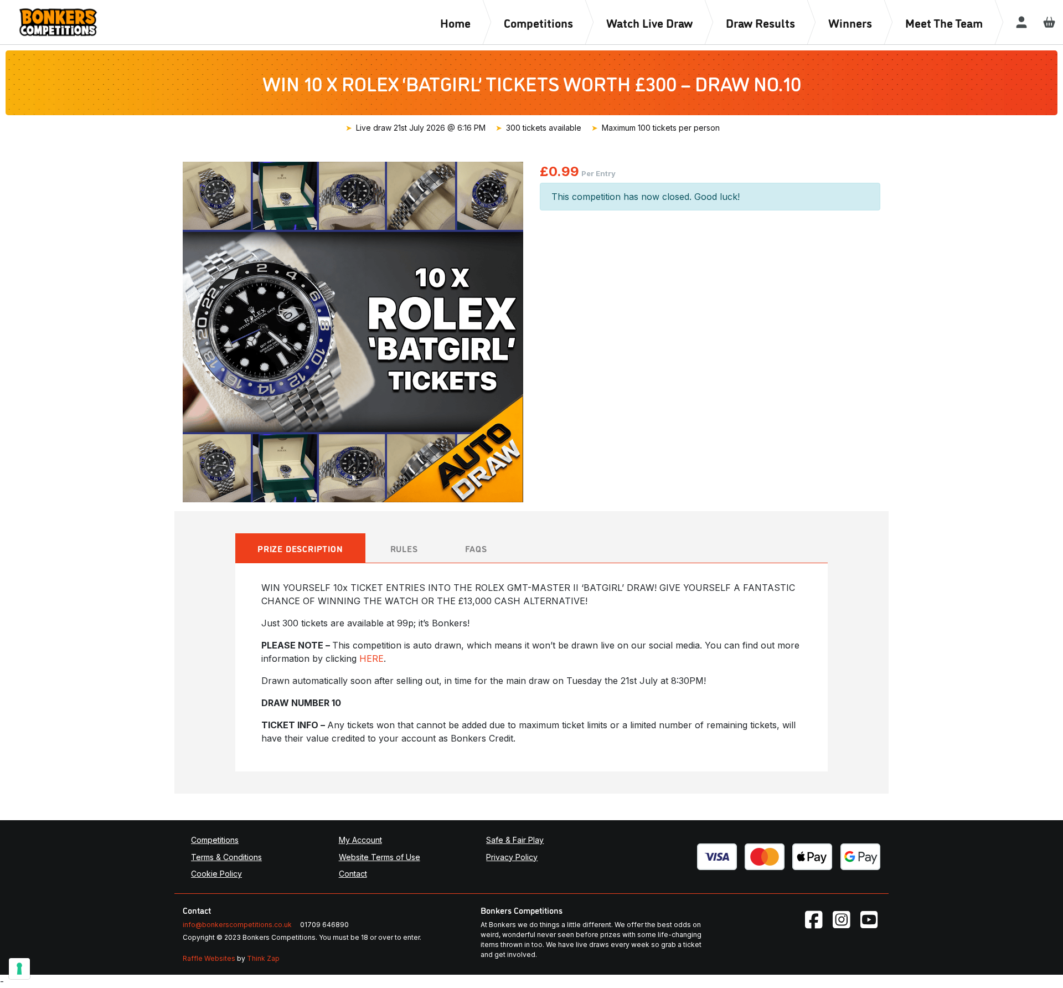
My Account (360, 840)
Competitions (215, 840)
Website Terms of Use (379, 857)
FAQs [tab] (476, 548)
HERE (371, 658)
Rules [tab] (404, 548)
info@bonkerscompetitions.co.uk (237, 924)
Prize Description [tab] (300, 548)
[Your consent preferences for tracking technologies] (19, 968)
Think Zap (263, 958)
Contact (353, 873)
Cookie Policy (216, 873)
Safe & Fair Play (515, 840)
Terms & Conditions (226, 857)
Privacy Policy (512, 857)
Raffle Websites (209, 958)
